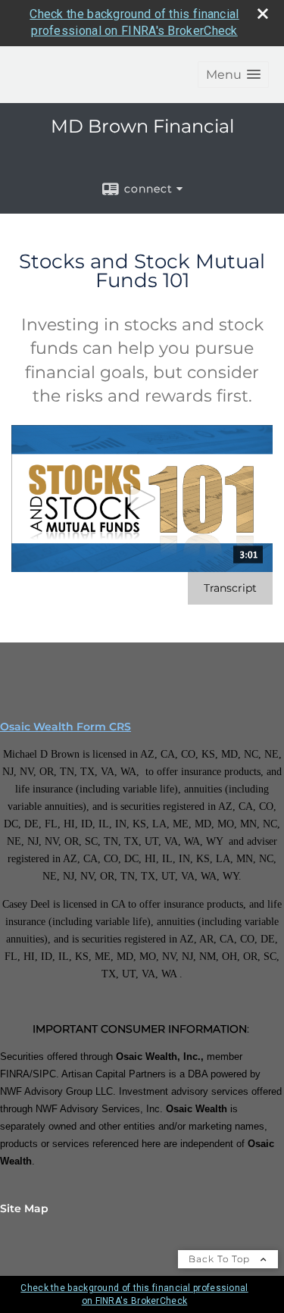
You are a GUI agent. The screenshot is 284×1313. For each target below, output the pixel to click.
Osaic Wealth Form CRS (65, 726)
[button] (233, 74)
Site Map (24, 1208)
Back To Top (221, 1259)
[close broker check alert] (263, 14)
